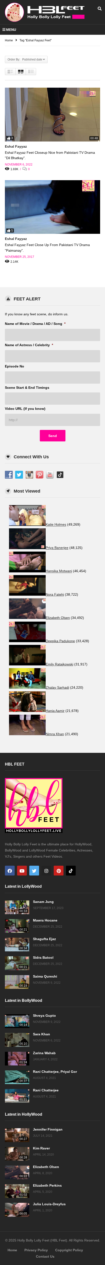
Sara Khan (41, 1034)
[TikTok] (71, 870)
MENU (11, 30)
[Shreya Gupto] (17, 1021)
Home (12, 1250)
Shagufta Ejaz (44, 939)
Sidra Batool (43, 957)
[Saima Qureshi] (17, 982)
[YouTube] (22, 870)
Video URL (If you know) (25, 409)
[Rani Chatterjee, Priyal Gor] (17, 1077)
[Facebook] (10, 870)
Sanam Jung (43, 902)
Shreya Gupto (44, 1015)
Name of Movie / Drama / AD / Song (35, 324)
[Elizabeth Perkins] (17, 1191)
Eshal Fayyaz (16, 146)
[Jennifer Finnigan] (17, 1135)
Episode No (14, 366)
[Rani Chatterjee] (17, 1096)
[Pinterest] (58, 870)
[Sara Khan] (17, 1040)
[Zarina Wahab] (17, 1058)
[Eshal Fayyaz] (52, 114)
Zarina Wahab (44, 1053)
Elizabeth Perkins (47, 1185)
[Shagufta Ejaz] (17, 944)
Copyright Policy (69, 1250)
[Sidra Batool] (17, 963)
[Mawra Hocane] (17, 926)
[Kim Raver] (17, 1154)
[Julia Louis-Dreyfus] (17, 1210)
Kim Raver (41, 1148)
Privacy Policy (36, 1250)
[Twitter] (34, 870)
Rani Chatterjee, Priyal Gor (55, 1072)
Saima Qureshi (45, 976)
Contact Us (45, 1256)
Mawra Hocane (45, 920)
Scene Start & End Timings (27, 388)
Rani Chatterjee (46, 1090)
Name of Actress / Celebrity (29, 345)
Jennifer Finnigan (48, 1129)
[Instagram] (46, 870)
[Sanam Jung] (17, 907)
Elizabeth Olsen (46, 1167)
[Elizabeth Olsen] (17, 1172)
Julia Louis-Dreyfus (49, 1204)
